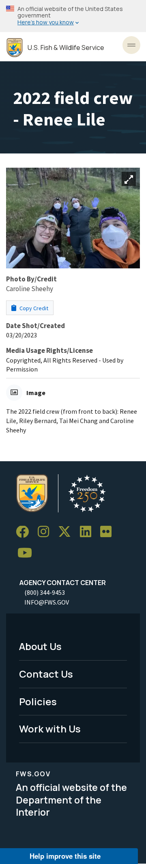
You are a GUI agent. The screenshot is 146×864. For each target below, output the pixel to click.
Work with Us (50, 728)
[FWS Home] (14, 47)
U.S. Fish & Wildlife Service (66, 47)
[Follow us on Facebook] (25, 532)
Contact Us (46, 673)
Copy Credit (33, 308)
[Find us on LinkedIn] (88, 532)
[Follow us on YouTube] (27, 553)
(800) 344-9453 (44, 592)
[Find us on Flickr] (108, 532)
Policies (38, 701)
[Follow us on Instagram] (46, 532)
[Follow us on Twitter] (67, 532)
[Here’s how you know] (73, 16)
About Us (40, 646)
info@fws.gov (46, 602)
